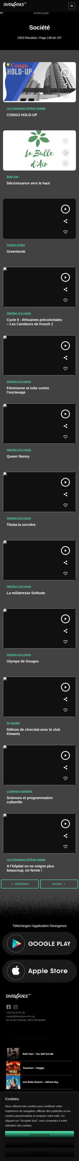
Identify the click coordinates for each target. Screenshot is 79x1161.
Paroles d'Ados (16, 244)
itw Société (13, 723)
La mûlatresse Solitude (26, 593)
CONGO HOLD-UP (22, 115)
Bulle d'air (12, 176)
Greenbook (16, 251)
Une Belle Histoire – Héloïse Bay (40, 1082)
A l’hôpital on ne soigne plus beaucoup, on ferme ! (30, 868)
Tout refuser (39, 1153)
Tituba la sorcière (21, 525)
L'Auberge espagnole (19, 791)
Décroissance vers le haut (28, 183)
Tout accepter (39, 1134)
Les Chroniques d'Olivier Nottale (26, 108)
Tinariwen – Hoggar (33, 1068)
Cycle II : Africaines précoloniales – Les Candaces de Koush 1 (34, 322)
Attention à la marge (19, 313)
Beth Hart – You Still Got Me (38, 1054)
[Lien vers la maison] (15, 6)
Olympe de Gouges (23, 661)
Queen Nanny (18, 456)
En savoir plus (39, 1144)
